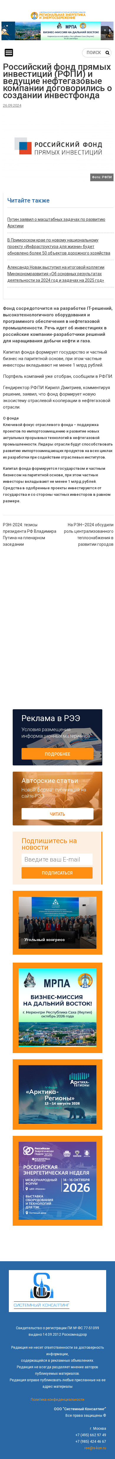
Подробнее (57, 754)
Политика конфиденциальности (57, 1400)
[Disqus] (58, 628)
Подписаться (57, 873)
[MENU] (8, 52)
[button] (57, 31)
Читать (57, 814)
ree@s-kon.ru (95, 1448)
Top (110, 1454)
